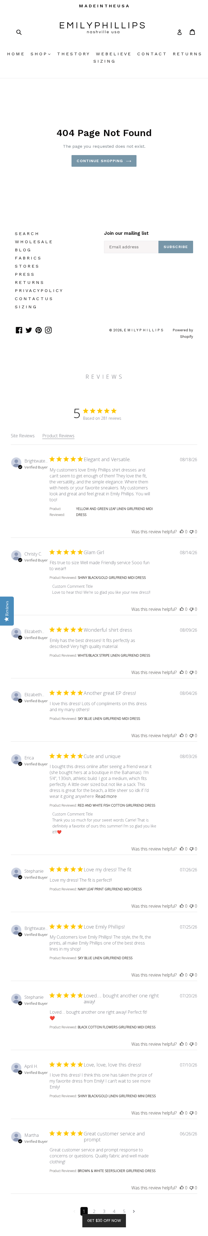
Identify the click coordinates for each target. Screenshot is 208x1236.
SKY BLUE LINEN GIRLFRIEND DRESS (105, 958)
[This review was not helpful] (191, 532)
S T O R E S (26, 266)
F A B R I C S (28, 258)
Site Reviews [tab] (23, 436)
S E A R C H (26, 233)
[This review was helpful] (182, 532)
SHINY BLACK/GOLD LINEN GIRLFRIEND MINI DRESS (117, 1096)
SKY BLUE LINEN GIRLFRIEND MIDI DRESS (109, 718)
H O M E (15, 53)
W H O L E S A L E (33, 241)
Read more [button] (106, 796)
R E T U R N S (187, 53)
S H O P (42, 53)
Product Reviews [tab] (58, 436)
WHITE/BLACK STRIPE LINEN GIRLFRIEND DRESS (114, 655)
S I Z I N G (104, 61)
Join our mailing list (126, 233)
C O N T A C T (151, 53)
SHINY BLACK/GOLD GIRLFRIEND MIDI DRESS (112, 577)
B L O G (22, 249)
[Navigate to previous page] (74, 1211)
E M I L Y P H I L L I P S (144, 330)
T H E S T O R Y (73, 53)
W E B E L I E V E (113, 53)
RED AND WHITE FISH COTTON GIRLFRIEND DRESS (116, 805)
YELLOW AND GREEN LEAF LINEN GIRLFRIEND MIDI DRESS (114, 511)
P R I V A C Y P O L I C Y (38, 290)
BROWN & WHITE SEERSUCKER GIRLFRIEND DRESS (116, 1170)
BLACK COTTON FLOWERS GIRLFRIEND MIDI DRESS (116, 1027)
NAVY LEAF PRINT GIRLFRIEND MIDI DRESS (110, 889)
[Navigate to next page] (134, 1211)
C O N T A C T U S (33, 298)
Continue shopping (100, 161)
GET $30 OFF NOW (104, 1220)
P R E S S (24, 274)
